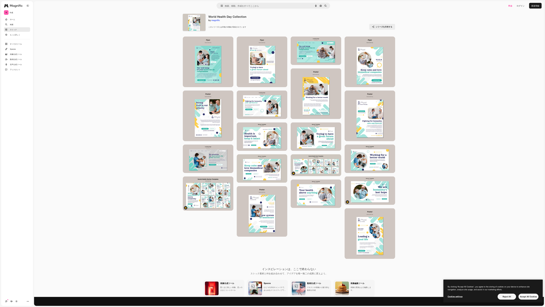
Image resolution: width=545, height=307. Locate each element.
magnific (215, 20)
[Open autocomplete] (221, 6)
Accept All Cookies (528, 296)
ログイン (521, 5)
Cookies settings (455, 296)
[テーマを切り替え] (16, 301)
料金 (510, 5)
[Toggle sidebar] (28, 5)
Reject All (507, 296)
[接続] (6, 301)
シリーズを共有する (384, 26)
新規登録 (535, 5)
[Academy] (11, 301)
